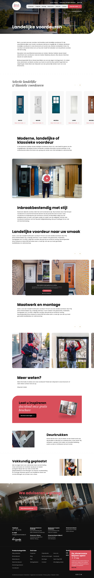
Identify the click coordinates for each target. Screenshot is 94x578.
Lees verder (60, 288)
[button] (47, 293)
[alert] (47, 289)
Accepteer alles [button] (47, 290)
